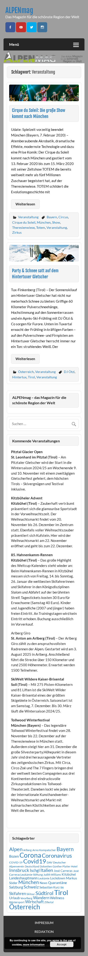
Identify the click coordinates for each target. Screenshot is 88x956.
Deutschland (32, 866)
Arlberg (27, 850)
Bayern (52, 217)
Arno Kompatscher (44, 850)
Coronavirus (57, 855)
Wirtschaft (34, 901)
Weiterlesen (25, 204)
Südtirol (44, 893)
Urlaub (14, 898)
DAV (49, 862)
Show (56, 222)
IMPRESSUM (44, 922)
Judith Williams (52, 874)
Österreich (26, 372)
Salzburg (16, 887)
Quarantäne (57, 883)
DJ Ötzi (69, 372)
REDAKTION (44, 931)
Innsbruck (19, 870)
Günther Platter (61, 866)
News (43, 883)
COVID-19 (16, 862)
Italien (46, 870)
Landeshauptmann (23, 878)
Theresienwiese (23, 227)
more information (34, 944)
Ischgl (35, 870)
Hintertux (19, 377)
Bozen (14, 856)
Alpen (16, 849)
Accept (61, 944)
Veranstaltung (28, 217)
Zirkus (17, 232)
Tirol (31, 377)
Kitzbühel (69, 874)
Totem (40, 227)
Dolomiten (46, 866)
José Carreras (63, 871)
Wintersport (16, 902)
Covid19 (34, 861)
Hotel (74, 866)
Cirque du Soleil (23, 222)
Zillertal (49, 902)
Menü (14, 44)
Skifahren (17, 893)
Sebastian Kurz (49, 887)
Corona (30, 855)
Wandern (41, 897)
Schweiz (31, 886)
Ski (62, 887)
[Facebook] (10, 27)
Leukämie (44, 878)
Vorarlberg (26, 898)
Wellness (57, 898)
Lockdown (57, 878)
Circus (63, 217)
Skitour (31, 893)
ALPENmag (19, 10)
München (44, 222)
